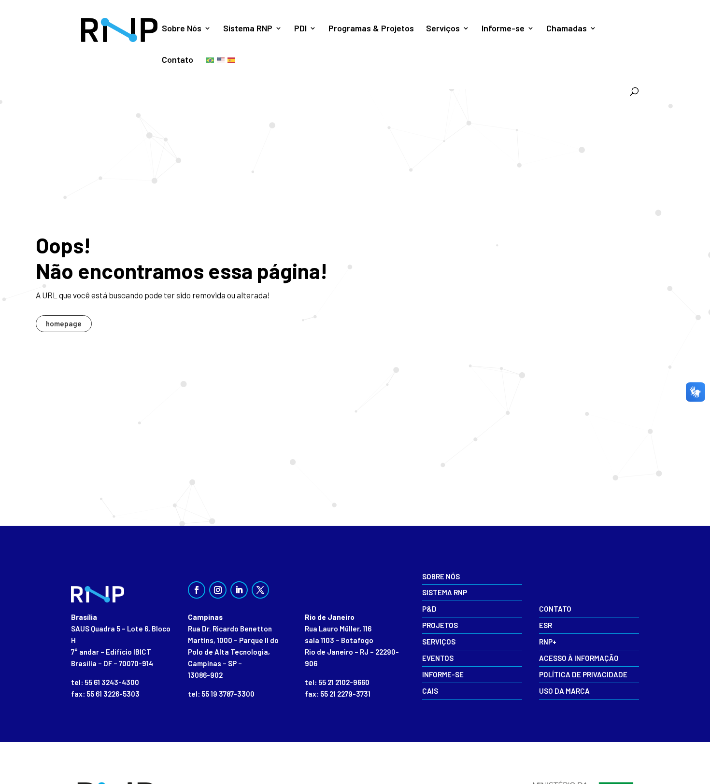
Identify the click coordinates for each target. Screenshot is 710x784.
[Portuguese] (210, 59)
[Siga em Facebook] (196, 590)
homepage (64, 323)
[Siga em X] (260, 590)
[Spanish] (231, 59)
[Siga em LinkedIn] (239, 590)
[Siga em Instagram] (218, 590)
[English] (221, 59)
